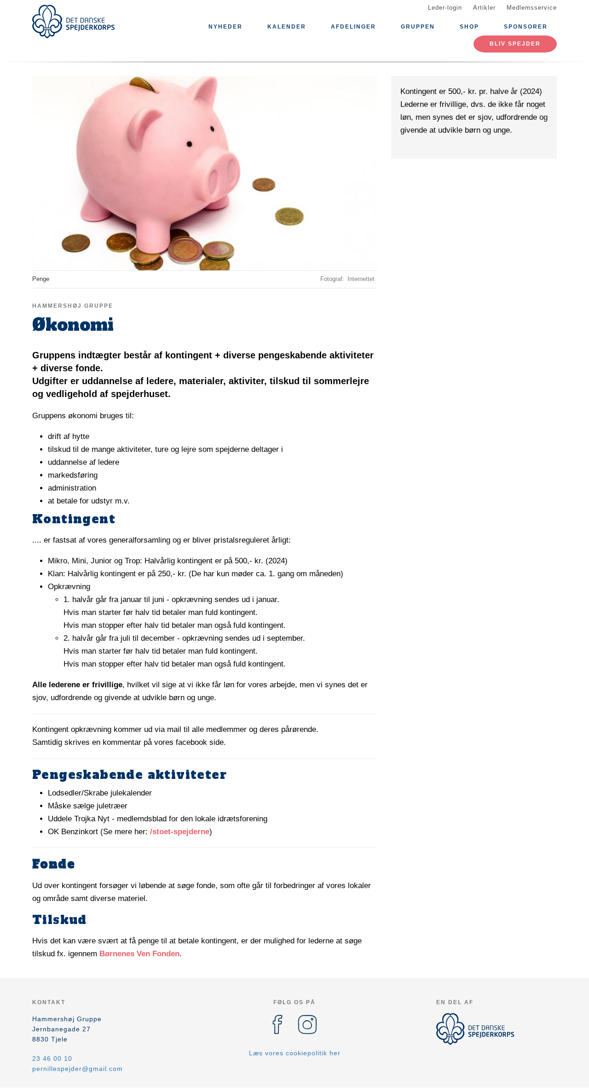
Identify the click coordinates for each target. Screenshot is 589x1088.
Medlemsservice (532, 7)
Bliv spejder (515, 44)
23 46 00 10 (52, 1058)
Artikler (484, 7)
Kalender (286, 26)
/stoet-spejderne (179, 831)
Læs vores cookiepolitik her (295, 1053)
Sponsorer (526, 26)
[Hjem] (73, 22)
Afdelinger (353, 26)
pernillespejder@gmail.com (77, 1068)
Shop (469, 26)
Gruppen (418, 26)
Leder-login (445, 7)
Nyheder (225, 26)
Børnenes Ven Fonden (139, 953)
